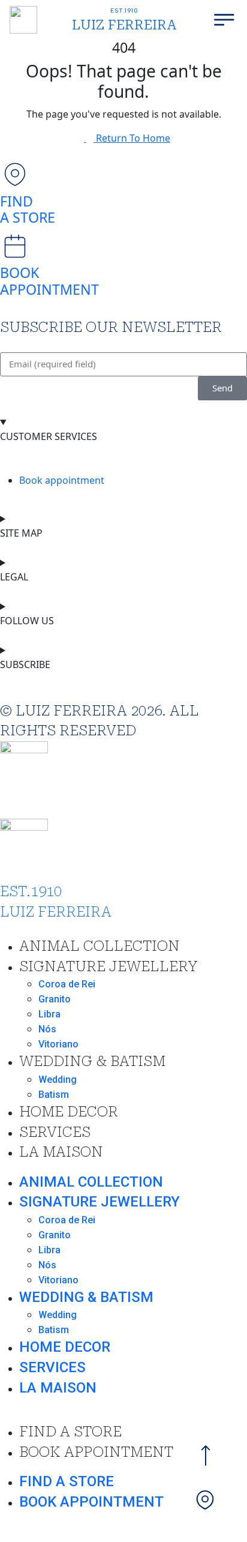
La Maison (61, 1151)
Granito (54, 999)
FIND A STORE (27, 209)
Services (55, 1132)
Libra (49, 1014)
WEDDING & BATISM (92, 1061)
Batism (53, 1094)
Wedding (57, 1079)
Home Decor (68, 1111)
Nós (47, 1029)
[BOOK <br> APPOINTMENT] (15, 246)
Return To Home (133, 138)
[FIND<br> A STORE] (15, 175)
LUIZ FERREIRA (124, 24)
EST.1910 (124, 10)
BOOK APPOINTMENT (49, 281)
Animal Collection (99, 946)
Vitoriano (58, 1044)
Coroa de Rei (66, 984)
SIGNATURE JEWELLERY (108, 966)
